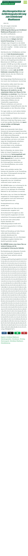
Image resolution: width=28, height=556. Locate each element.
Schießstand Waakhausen (12, 337)
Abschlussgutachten (6, 339)
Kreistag (23, 339)
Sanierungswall (5, 341)
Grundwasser (16, 339)
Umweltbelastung (6, 343)
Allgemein (3, 337)
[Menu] (25, 2)
